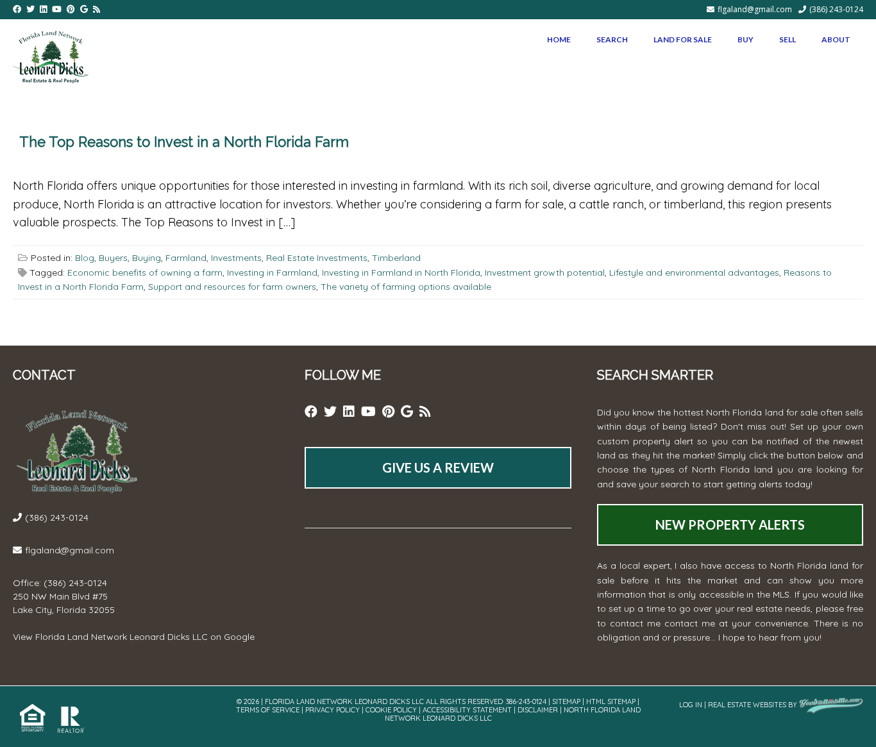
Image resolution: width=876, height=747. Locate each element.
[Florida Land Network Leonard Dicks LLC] (50, 54)
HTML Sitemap (611, 701)
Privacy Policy (332, 709)
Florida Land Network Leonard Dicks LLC (121, 636)
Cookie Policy (391, 709)
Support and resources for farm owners (232, 286)
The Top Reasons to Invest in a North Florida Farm (184, 141)
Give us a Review (438, 467)
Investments (236, 258)
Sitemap (566, 701)
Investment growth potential (545, 272)
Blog (84, 258)
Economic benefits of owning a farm (145, 272)
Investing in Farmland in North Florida (401, 272)
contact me (689, 623)
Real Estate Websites (747, 704)
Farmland (185, 258)
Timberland (396, 258)
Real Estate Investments (316, 258)
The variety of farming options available (406, 286)
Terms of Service (267, 709)
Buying (146, 258)
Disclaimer (538, 709)
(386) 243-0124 (836, 9)
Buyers (113, 258)
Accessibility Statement (467, 709)
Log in (690, 704)
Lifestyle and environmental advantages (694, 272)
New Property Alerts (730, 524)
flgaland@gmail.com (755, 9)
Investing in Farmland (272, 272)
